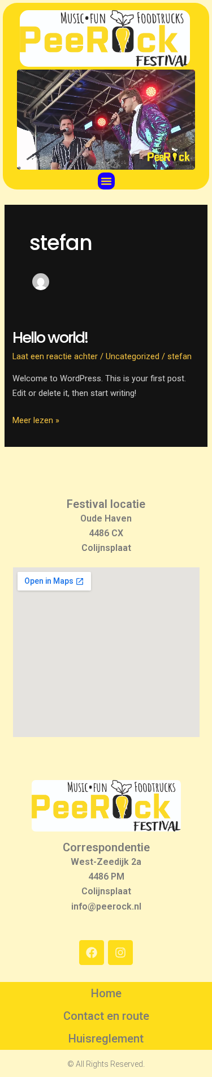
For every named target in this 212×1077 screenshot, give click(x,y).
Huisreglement (106, 1038)
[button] (106, 181)
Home (106, 993)
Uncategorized (132, 356)
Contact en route (106, 1016)
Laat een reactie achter (55, 356)
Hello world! (50, 337)
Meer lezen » (35, 419)
